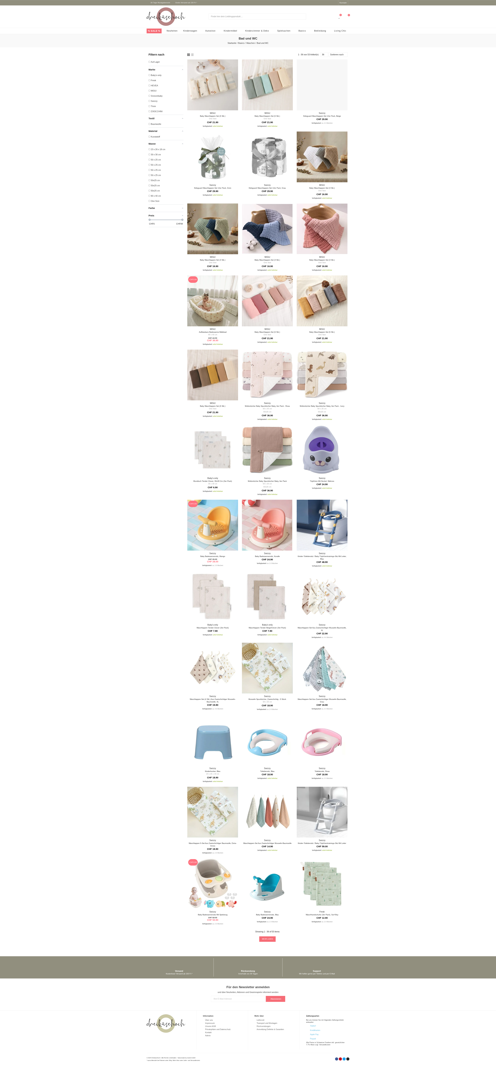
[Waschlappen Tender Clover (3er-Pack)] (212, 596)
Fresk (322, 912)
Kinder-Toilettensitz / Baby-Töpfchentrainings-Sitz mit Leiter (322, 843)
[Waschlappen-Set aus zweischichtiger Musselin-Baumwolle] (267, 812)
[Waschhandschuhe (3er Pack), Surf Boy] (322, 883)
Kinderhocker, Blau (212, 771)
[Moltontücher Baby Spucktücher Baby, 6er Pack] (267, 450)
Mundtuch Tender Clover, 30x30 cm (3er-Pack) (212, 481)
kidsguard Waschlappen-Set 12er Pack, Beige (322, 116)
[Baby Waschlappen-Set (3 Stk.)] (322, 157)
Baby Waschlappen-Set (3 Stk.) (322, 188)
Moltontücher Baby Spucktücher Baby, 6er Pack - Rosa (267, 406)
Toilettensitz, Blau (267, 771)
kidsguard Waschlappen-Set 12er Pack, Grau (267, 188)
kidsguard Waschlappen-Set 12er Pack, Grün (212, 188)
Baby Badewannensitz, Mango (212, 556)
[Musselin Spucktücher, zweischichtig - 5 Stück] (267, 668)
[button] (343, 2)
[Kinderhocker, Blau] (212, 740)
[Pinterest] (340, 1059)
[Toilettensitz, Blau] (267, 740)
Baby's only (212, 478)
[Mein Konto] (334, 16)
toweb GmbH (191, 1058)
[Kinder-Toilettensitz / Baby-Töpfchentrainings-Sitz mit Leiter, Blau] (322, 525)
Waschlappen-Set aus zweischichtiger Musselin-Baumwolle (267, 843)
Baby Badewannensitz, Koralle (267, 556)
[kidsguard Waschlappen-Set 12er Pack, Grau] (267, 157)
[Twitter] (332, 2)
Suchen (302, 17)
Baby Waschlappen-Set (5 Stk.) (212, 116)
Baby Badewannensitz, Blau (267, 915)
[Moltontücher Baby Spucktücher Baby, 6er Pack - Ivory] (322, 375)
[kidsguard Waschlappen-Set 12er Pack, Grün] (212, 157)
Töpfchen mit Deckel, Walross (322, 481)
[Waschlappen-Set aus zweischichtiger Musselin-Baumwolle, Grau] (322, 668)
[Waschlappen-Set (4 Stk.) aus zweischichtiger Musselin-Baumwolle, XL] (212, 668)
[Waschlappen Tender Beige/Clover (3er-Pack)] (267, 596)
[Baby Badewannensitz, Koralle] (267, 525)
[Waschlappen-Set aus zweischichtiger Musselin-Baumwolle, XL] (322, 596)
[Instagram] (336, 2)
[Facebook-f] (325, 2)
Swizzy (322, 113)
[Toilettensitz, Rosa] (322, 740)
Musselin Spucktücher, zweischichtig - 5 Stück (267, 699)
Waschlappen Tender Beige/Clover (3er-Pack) (267, 628)
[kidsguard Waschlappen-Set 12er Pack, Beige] (322, 84)
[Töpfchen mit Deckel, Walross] (322, 450)
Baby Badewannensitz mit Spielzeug (212, 915)
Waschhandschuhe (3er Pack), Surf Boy (322, 915)
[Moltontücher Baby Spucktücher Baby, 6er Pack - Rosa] (267, 375)
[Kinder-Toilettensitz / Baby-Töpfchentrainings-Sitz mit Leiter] (322, 812)
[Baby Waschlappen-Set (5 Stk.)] (212, 84)
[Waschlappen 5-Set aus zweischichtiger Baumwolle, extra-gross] (212, 812)
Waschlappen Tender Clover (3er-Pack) (213, 628)
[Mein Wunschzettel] (339, 16)
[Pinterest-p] (329, 2)
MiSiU (213, 113)
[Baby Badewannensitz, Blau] (267, 883)
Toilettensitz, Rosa (322, 771)
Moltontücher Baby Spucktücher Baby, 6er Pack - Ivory (322, 406)
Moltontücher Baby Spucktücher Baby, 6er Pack (267, 481)
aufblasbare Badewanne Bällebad (213, 332)
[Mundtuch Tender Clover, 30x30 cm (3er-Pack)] (212, 450)
